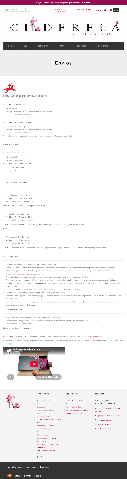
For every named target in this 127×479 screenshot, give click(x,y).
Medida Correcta (43, 416)
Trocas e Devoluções (44, 429)
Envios (39, 422)
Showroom (41, 407)
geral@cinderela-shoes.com (108, 416)
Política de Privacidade (74, 401)
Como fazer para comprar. (46, 404)
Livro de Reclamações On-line (77, 410)
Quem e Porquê (43, 401)
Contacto (82, 46)
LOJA (26, 46)
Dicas (11, 54)
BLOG (26, 54)
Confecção (41, 432)
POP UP (40, 413)
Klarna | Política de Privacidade (77, 413)
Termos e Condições (73, 407)
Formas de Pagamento (45, 426)
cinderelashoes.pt (104, 420)
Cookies (69, 404)
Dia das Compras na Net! (46, 450)
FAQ (38, 454)
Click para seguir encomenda (29, 274)
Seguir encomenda (96, 336)
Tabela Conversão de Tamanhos (49, 419)
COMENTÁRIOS (103, 46)
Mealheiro (43, 46)
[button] (85, 9)
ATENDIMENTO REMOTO (45, 410)
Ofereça (63, 46)
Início (11, 46)
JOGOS (39, 457)
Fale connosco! (42, 435)
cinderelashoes (103, 424)
